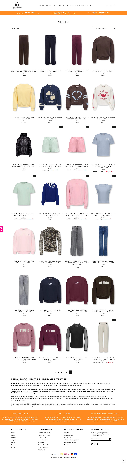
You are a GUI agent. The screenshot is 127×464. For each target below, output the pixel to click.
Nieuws (66, 445)
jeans (80, 389)
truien (90, 389)
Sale (12, 445)
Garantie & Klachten (43, 445)
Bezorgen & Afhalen (43, 437)
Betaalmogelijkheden (44, 435)
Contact (66, 432)
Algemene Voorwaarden (44, 432)
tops (69, 389)
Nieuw (13, 447)
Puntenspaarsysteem (70, 442)
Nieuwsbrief (67, 437)
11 (66, 372)
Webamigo (73, 457)
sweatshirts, (57, 389)
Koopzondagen (68, 435)
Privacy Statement (43, 447)
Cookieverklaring (42, 440)
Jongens (13, 440)
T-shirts (40, 389)
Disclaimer (41, 442)
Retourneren (41, 449)
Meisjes (13, 437)
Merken (13, 442)
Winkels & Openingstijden (71, 440)
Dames (13, 432)
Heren (13, 435)
